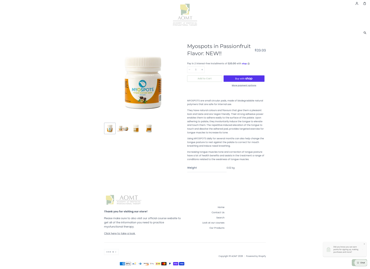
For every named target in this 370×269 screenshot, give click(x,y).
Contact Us (218, 212)
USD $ (110, 252)
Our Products (216, 228)
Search (220, 217)
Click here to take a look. (119, 233)
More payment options (244, 85)
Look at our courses (213, 222)
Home (221, 207)
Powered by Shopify (256, 256)
